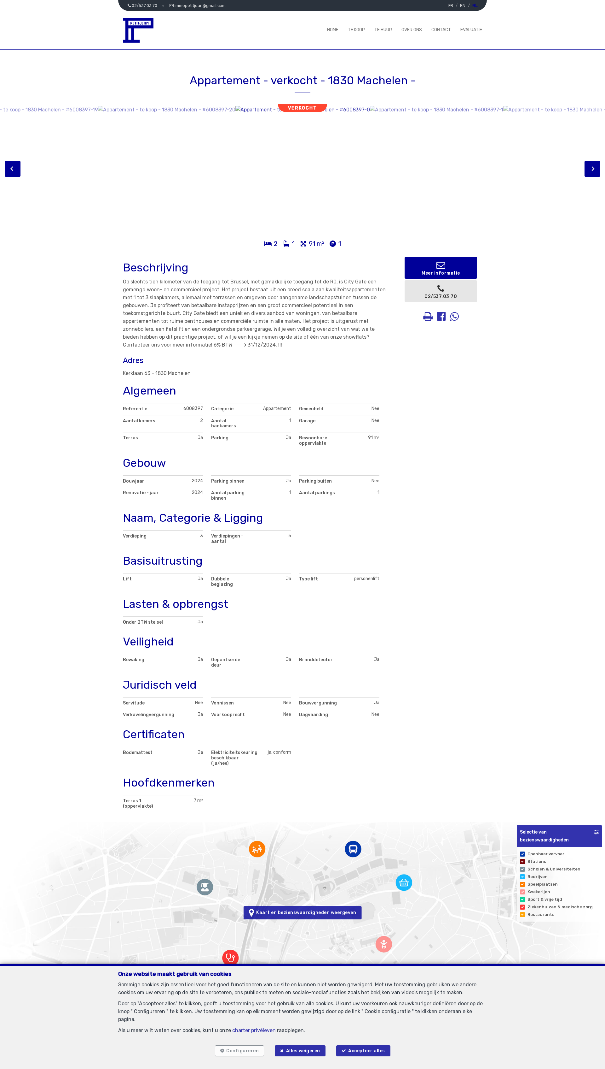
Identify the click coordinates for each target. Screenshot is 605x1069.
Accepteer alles (366, 1051)
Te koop (356, 30)
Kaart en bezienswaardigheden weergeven (305, 912)
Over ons (411, 30)
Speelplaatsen (542, 884)
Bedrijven (537, 876)
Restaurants (540, 914)
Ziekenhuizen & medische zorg (560, 907)
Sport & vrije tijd (544, 899)
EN (462, 5)
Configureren (242, 1051)
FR (450, 5)
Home (332, 30)
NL (474, 5)
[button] (559, 836)
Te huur (383, 30)
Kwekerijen (538, 891)
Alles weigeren (303, 1051)
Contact (441, 30)
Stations (536, 861)
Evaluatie (471, 30)
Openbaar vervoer (545, 854)
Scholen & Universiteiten (553, 869)
